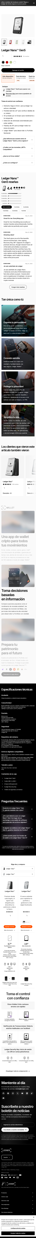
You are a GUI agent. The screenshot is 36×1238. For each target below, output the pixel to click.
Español (6, 1157)
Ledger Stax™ (8, 481)
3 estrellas (5, 210)
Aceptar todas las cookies (18, 1233)
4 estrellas (26, 207)
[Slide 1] (10, 42)
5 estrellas (16, 207)
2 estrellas (15, 210)
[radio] (3, 62)
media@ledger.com (22, 1089)
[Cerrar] (34, 1217)
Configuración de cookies (18, 1228)
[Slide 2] (17, 42)
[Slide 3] (23, 42)
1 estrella (23, 210)
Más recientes (6, 207)
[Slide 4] (29, 42)
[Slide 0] (4, 42)
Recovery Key (10, 93)
